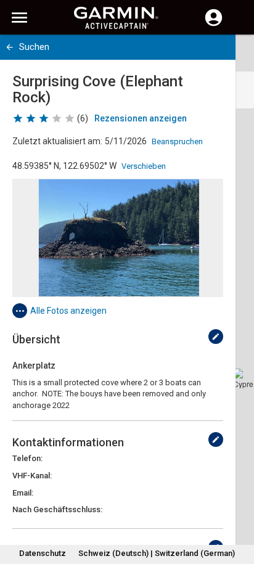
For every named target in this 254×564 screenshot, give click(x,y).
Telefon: (27, 458)
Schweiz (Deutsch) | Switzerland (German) (156, 553)
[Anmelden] (213, 25)
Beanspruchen (177, 141)
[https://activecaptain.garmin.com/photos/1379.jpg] (117, 238)
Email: (22, 492)
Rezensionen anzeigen (140, 118)
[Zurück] (9, 47)
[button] (238, 508)
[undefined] (215, 336)
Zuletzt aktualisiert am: (57, 141)
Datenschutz (42, 553)
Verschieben (143, 166)
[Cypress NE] (243, 378)
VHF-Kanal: (32, 475)
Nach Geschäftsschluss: (57, 509)
